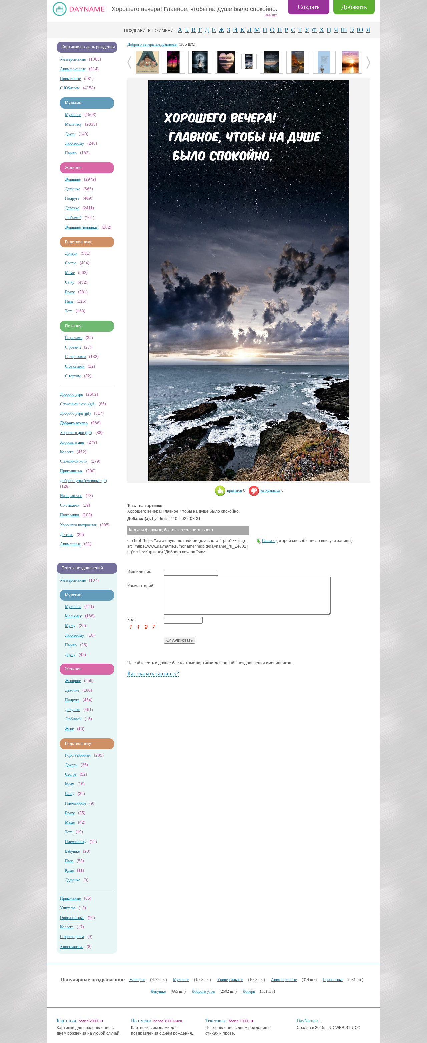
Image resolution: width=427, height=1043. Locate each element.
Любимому (74, 143)
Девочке (72, 208)
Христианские (71, 946)
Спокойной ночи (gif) (77, 404)
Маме (70, 272)
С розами (73, 347)
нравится (234, 490)
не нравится (270, 490)
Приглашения (71, 471)
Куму (69, 784)
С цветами (73, 337)
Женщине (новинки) (81, 227)
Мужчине (73, 114)
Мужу (70, 625)
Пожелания (69, 515)
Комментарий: (140, 586)
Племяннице (75, 803)
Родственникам (78, 755)
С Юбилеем (70, 88)
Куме (69, 870)
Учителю (67, 908)
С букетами (74, 366)
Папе (69, 301)
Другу (70, 134)
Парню (71, 153)
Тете (68, 311)
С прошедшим (72, 936)
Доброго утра (71, 394)
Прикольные (70, 78)
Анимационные (73, 69)
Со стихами (69, 505)
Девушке (72, 189)
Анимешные (70, 544)
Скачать (268, 540)
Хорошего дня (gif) (76, 432)
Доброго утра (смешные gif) (83, 480)
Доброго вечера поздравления (152, 44)
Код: (131, 619)
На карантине (71, 495)
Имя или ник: (139, 571)
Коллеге (66, 452)
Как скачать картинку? (153, 673)
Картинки (66, 1020)
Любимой (73, 217)
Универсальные (73, 59)
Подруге (72, 198)
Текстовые (215, 1020)
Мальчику (73, 124)
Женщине (73, 179)
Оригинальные (72, 917)
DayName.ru (309, 1020)
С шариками (75, 356)
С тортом (73, 376)
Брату (70, 292)
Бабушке (72, 851)
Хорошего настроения (78, 525)
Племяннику (75, 841)
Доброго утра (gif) (75, 413)
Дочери (71, 253)
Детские (66, 534)
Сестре (70, 263)
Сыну (69, 282)
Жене (69, 728)
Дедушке (72, 880)
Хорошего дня (72, 442)
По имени (141, 1020)
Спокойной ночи (73, 461)
